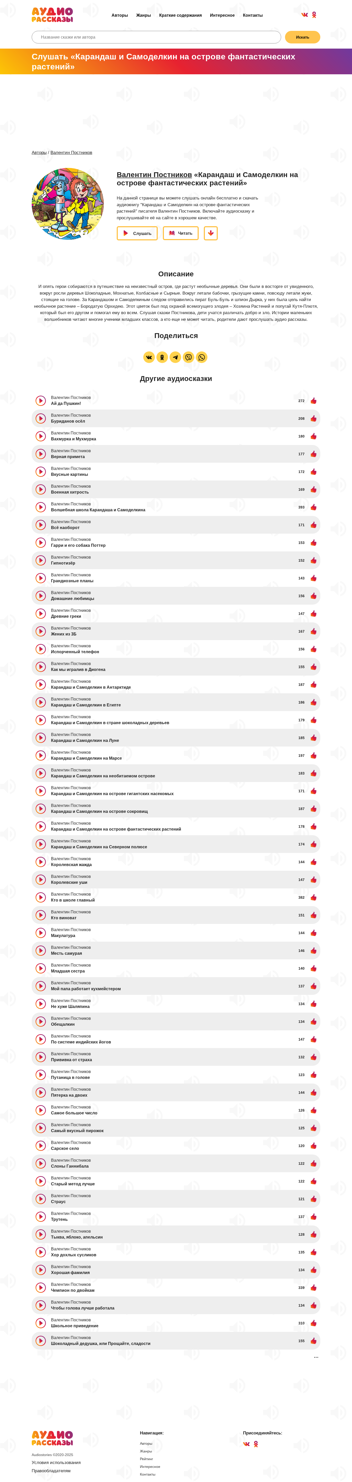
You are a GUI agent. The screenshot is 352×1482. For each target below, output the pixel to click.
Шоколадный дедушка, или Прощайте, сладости (100, 1343)
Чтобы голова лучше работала (82, 1308)
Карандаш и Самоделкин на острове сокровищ (99, 811)
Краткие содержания (180, 15)
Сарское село (65, 1148)
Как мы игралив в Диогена (78, 669)
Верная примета (68, 456)
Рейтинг (146, 1459)
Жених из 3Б (64, 634)
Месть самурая (66, 953)
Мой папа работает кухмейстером (86, 989)
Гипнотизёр (63, 563)
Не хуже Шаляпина (70, 1006)
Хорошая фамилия (70, 1272)
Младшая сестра (68, 971)
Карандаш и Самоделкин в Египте (86, 705)
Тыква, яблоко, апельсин (77, 1237)
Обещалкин (63, 1024)
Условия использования (56, 1462)
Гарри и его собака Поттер (78, 545)
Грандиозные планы (72, 581)
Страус (58, 1201)
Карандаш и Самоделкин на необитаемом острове (103, 776)
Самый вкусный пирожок (77, 1131)
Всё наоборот (65, 527)
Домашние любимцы (72, 598)
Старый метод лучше (73, 1184)
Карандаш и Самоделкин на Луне (85, 740)
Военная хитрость (70, 492)
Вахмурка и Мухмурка (73, 439)
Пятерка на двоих (69, 1095)
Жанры (143, 15)
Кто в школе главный (73, 900)
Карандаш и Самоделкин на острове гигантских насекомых (112, 794)
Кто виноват (64, 918)
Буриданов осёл (68, 421)
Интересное (222, 15)
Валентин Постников (71, 152)
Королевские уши (69, 882)
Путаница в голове (70, 1077)
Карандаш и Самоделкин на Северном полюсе (99, 847)
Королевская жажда (71, 864)
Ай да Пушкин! (66, 403)
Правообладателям (51, 1470)
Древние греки (66, 616)
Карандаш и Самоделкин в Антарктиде (91, 687)
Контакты (253, 15)
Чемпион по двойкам (73, 1290)
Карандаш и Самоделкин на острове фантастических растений (116, 829)
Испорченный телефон (75, 652)
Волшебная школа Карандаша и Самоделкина (98, 510)
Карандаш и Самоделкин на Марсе (86, 758)
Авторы (120, 15)
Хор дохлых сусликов (73, 1255)
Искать (302, 37)
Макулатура (63, 935)
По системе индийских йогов (81, 1042)
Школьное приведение (74, 1326)
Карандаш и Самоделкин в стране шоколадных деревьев (110, 723)
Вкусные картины (69, 474)
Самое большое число (74, 1113)
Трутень (59, 1219)
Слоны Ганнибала (70, 1166)
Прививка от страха (71, 1060)
